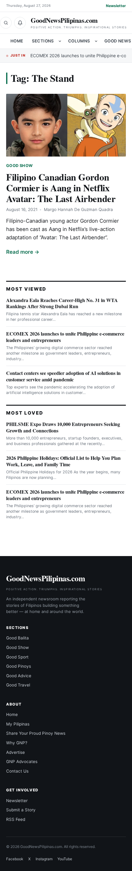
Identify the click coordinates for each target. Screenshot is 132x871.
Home (16, 40)
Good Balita (17, 637)
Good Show (19, 165)
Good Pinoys (18, 666)
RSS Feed (15, 819)
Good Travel (18, 684)
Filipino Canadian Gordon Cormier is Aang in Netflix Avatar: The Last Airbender (61, 187)
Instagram (44, 859)
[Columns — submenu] (96, 41)
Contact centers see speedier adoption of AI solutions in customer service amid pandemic (63, 376)
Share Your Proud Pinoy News (35, 733)
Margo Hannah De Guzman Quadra (78, 209)
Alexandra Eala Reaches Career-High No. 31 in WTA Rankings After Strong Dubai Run (62, 303)
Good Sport (17, 656)
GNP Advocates (21, 761)
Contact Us (17, 771)
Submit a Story (21, 809)
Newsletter (116, 5)
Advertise (15, 752)
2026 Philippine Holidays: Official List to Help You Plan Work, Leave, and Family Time (63, 461)
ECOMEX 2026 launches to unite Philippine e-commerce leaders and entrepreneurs (65, 337)
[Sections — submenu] (60, 41)
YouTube (64, 859)
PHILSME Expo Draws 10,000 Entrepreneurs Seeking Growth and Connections (63, 427)
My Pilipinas (17, 724)
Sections (43, 40)
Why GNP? (16, 742)
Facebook (14, 859)
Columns (79, 40)
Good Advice (18, 675)
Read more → (22, 252)
